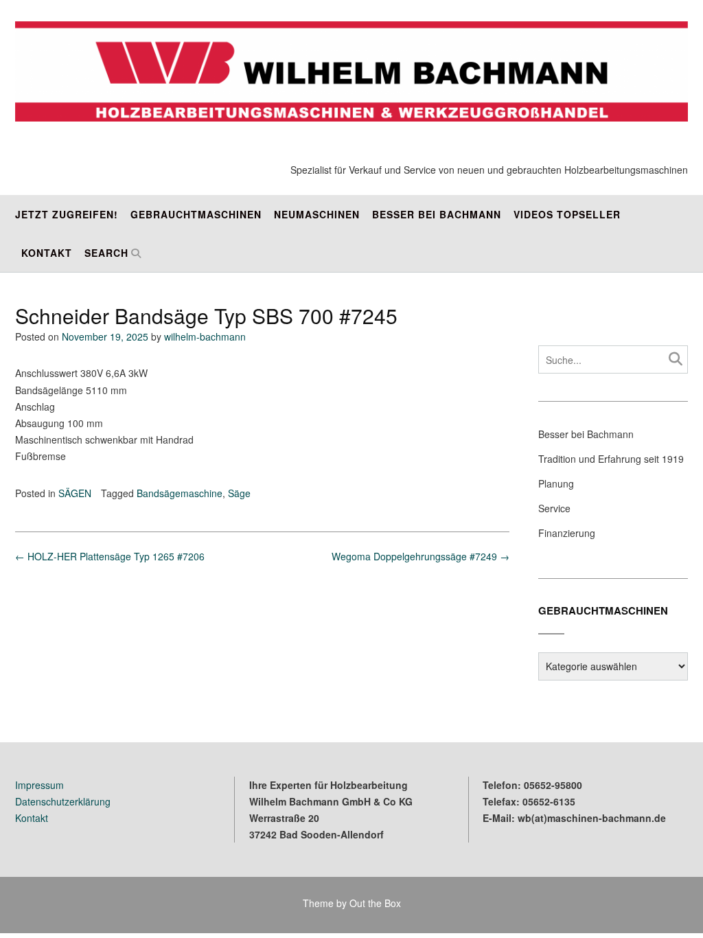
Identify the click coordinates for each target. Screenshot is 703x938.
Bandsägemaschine (179, 493)
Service (554, 508)
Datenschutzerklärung (63, 801)
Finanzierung (566, 533)
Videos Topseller (567, 214)
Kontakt (46, 253)
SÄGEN (74, 493)
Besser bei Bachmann (436, 214)
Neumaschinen (317, 214)
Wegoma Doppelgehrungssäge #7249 (420, 556)
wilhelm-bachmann (205, 336)
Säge (239, 493)
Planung (556, 483)
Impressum (39, 785)
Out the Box (375, 903)
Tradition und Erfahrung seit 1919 (611, 459)
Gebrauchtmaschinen (196, 214)
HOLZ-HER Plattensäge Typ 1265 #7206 (110, 556)
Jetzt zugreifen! (66, 214)
